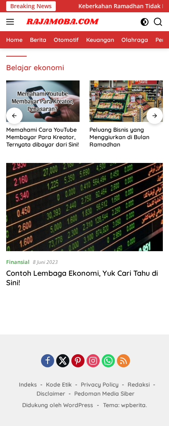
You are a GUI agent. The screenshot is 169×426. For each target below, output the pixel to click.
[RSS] (123, 361)
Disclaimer (51, 393)
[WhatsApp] (108, 361)
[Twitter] (62, 361)
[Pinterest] (77, 361)
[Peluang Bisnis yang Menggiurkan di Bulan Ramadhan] (126, 101)
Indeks (28, 384)
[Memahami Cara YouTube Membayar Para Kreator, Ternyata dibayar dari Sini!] (43, 101)
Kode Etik (59, 384)
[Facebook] (47, 361)
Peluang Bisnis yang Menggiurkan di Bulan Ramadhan (119, 137)
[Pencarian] (158, 22)
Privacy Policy (100, 384)
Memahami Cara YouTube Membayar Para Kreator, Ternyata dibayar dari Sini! (42, 137)
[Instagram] (93, 361)
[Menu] (11, 22)
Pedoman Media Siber (104, 393)
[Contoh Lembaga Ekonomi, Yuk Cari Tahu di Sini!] (84, 207)
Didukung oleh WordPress (57, 405)
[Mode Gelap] (144, 22)
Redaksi (139, 384)
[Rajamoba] (61, 21)
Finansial (18, 262)
